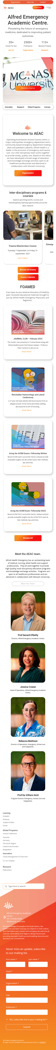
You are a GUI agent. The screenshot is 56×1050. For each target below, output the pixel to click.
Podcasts (6, 819)
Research (7, 867)
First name (11, 959)
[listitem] (22, 237)
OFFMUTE (43, 1042)
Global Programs (10, 830)
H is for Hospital (8, 861)
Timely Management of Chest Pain (15, 857)
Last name (33, 959)
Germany (6, 840)
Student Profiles (8, 822)
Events (5, 825)
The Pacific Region (9, 843)
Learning (6, 813)
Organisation (12, 983)
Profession (11, 1007)
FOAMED (6, 816)
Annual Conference (10, 833)
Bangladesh (7, 850)
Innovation (7, 853)
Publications (7, 870)
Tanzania (6, 837)
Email (9, 971)
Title (8, 995)
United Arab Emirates (10, 846)
